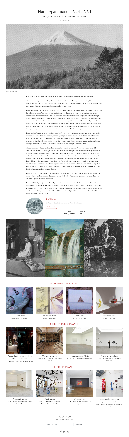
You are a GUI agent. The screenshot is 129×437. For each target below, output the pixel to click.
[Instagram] (68, 431)
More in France (64, 366)
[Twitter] (64, 431)
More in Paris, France (64, 323)
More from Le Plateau (64, 283)
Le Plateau (51, 199)
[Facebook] (60, 431)
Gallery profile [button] (51, 207)
